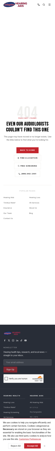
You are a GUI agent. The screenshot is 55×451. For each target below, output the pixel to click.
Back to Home (27, 150)
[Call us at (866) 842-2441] (39, 4)
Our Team (7, 213)
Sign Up (10, 369)
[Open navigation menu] (50, 5)
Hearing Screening (11, 412)
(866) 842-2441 (28, 174)
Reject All (16, 446)
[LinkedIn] (17, 340)
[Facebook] (4, 340)
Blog (31, 213)
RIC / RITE (34, 417)
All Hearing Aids (36, 402)
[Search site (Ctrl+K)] (44, 5)
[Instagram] (13, 340)
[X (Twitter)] (9, 340)
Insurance (7, 208)
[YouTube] (25, 340)
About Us (33, 208)
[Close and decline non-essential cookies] (44, 446)
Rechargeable (36, 412)
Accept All (32, 446)
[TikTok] (21, 340)
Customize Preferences (30, 439)
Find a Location (29, 158)
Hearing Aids (8, 197)
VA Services (34, 203)
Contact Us (8, 218)
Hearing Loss (34, 197)
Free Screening (28, 166)
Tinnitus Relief (9, 203)
